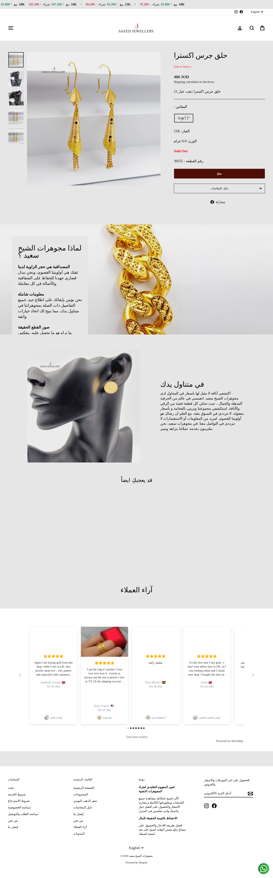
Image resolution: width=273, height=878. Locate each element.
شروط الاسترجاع (19, 800)
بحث (11, 787)
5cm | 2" (184, 118)
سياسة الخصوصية (19, 807)
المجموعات (80, 794)
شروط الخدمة (17, 794)
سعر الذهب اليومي (85, 800)
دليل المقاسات (219, 188)
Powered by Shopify (136, 862)
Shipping (179, 81)
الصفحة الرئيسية (83, 787)
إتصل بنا (13, 827)
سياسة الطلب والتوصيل (23, 814)
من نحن (13, 820)
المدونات (79, 833)
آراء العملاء (80, 827)
